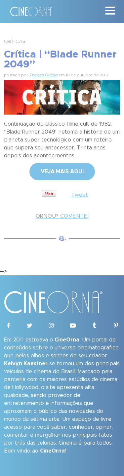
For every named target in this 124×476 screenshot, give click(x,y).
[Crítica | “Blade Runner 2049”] (62, 96)
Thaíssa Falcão (43, 75)
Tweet (79, 195)
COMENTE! (62, 216)
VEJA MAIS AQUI (62, 171)
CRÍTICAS (14, 41)
